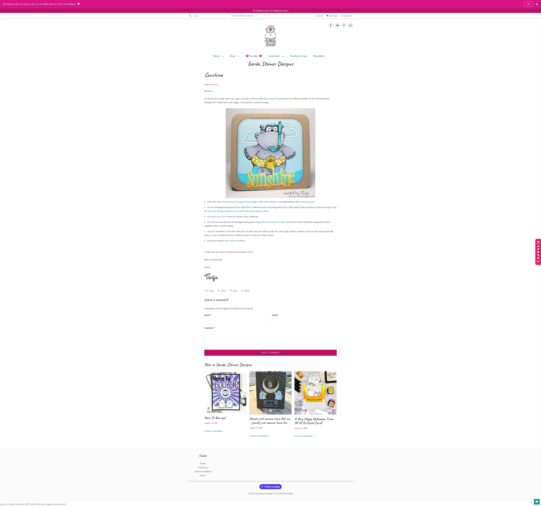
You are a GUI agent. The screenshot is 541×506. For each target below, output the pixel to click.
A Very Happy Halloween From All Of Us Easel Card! (313, 421)
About (203, 475)
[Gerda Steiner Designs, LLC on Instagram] (350, 25)
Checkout (346, 16)
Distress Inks (210, 235)
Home (217, 56)
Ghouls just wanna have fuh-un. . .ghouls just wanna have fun (270, 421)
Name (207, 315)
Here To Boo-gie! (215, 418)
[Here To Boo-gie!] (225, 392)
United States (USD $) (242, 16)
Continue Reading (213, 431)
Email (275, 315)
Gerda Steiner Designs (270, 64)
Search (203, 463)
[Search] (190, 16)
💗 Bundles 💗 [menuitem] (253, 56)
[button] (538, 252)
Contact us (202, 468)
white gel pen (308, 202)
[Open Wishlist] (537, 502)
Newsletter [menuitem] (319, 56)
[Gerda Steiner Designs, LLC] (270, 36)
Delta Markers (271, 202)
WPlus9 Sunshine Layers (273, 222)
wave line (221, 216)
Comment (209, 328)
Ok (528, 4)
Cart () (332, 16)
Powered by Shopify (285, 494)
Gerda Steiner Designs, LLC (265, 494)
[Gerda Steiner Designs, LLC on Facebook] (330, 25)
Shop (233, 56)
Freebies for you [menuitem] (298, 56)
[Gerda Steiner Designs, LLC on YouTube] (337, 25)
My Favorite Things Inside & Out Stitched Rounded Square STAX (236, 211)
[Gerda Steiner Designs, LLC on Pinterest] (343, 25)
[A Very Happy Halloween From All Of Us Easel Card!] (315, 393)
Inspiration (275, 56)
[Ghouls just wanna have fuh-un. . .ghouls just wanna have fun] (270, 393)
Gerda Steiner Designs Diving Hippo (240, 202)
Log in (319, 16)
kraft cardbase (238, 240)
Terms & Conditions (202, 471)
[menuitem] (219, 56)
